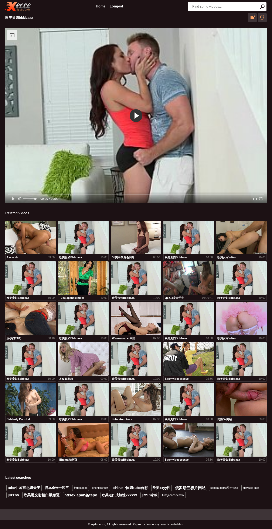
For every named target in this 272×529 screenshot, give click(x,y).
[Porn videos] (18, 6)
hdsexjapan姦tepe (80, 495)
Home (100, 6)
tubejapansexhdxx (173, 495)
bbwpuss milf (251, 487)
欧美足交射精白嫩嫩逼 (42, 495)
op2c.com (98, 524)
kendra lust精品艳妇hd (224, 487)
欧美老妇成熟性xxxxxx (119, 495)
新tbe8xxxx (81, 487)
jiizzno (13, 495)
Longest (116, 6)
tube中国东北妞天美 (24, 488)
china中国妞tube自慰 (130, 488)
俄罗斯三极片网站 (190, 488)
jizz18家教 (149, 495)
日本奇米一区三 (57, 488)
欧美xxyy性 (161, 488)
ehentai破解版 (100, 487)
